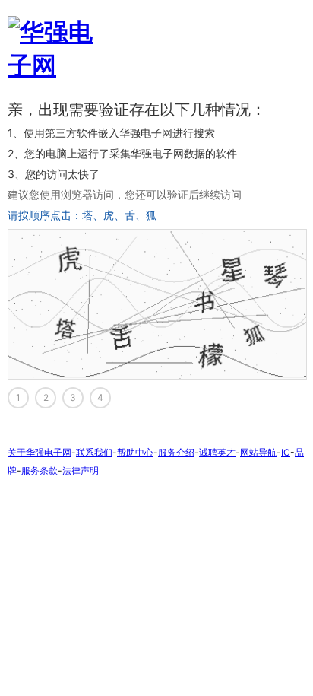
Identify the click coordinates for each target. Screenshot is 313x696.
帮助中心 (135, 452)
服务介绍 (176, 452)
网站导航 (258, 452)
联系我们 (94, 452)
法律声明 (80, 470)
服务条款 (39, 470)
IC (285, 452)
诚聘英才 (217, 452)
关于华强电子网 (39, 452)
